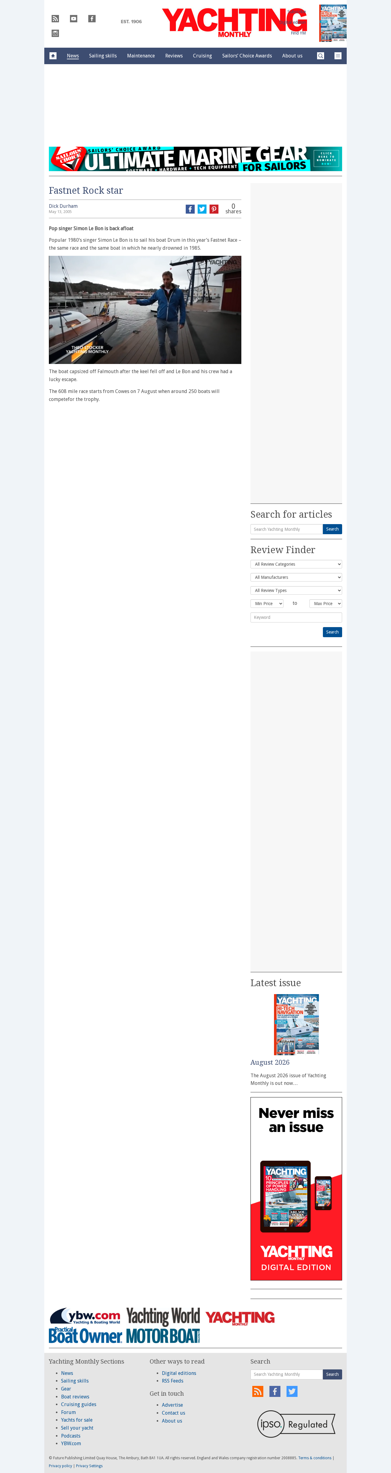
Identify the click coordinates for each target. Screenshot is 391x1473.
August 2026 (270, 1062)
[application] (145, 310)
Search (332, 529)
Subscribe (296, 11)
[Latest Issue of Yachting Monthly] (333, 23)
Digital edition (292, 22)
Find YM (298, 33)
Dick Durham (63, 206)
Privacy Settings (89, 1466)
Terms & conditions (314, 1458)
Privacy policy (60, 1466)
